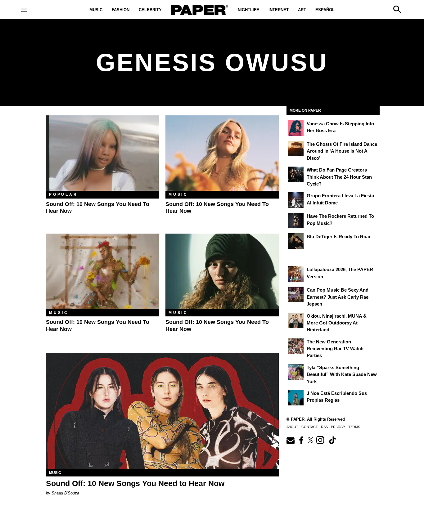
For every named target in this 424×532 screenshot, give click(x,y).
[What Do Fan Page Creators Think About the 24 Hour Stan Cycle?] (296, 174)
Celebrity (150, 9)
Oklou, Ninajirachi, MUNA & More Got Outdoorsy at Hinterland (337, 323)
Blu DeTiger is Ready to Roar (339, 236)
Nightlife (248, 9)
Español (325, 9)
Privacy (338, 427)
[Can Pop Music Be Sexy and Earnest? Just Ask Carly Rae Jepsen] (296, 294)
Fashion (120, 9)
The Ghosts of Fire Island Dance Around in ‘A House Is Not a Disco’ (342, 151)
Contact (309, 427)
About (292, 427)
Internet (278, 9)
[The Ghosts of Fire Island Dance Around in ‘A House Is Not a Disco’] (296, 148)
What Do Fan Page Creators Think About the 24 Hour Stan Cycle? (339, 176)
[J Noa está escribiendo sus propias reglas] (296, 397)
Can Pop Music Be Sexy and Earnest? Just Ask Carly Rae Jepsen (337, 296)
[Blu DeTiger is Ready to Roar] (296, 241)
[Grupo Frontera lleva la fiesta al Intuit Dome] (296, 200)
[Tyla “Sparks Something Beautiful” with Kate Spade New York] (296, 372)
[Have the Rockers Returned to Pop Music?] (296, 220)
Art (302, 9)
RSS (324, 427)
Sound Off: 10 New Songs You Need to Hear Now (135, 483)
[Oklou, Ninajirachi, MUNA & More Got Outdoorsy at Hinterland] (296, 320)
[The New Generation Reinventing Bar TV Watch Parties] (296, 346)
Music (95, 9)
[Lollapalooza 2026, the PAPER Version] (296, 274)
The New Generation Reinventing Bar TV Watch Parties (335, 348)
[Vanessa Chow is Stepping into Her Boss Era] (296, 128)
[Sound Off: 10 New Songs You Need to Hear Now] (102, 153)
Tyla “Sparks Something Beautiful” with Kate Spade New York (342, 374)
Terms (354, 427)
